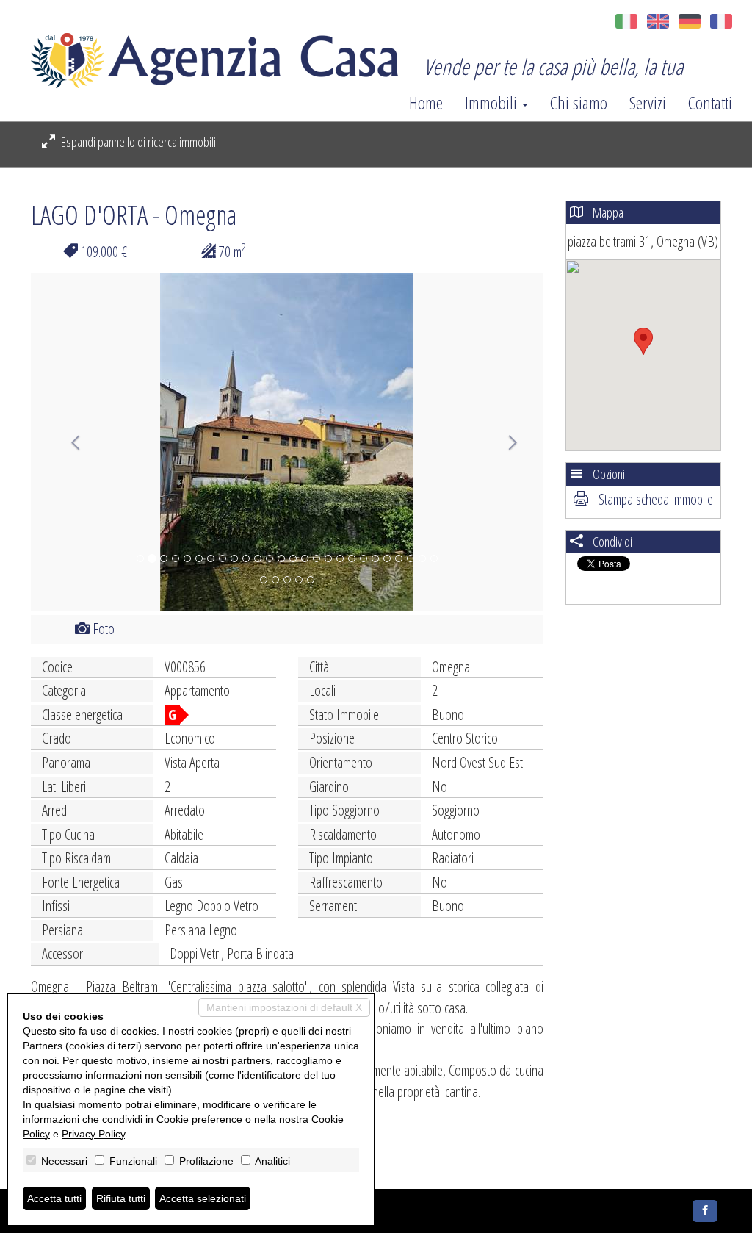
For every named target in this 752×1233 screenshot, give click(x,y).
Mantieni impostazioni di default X (284, 1007)
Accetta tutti (54, 1198)
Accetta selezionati (202, 1198)
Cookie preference (199, 1119)
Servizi (647, 103)
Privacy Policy (93, 1134)
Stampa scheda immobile (654, 499)
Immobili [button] (493, 103)
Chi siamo (578, 103)
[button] (69, 442)
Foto (102, 629)
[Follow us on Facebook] (705, 1211)
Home (426, 103)
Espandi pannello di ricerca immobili (137, 142)
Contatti (710, 103)
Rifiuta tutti (120, 1198)
